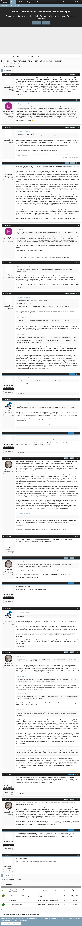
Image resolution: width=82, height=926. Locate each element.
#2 (78, 100)
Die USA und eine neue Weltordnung (19, 896)
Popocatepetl (8, 866)
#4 (78, 163)
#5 (78, 225)
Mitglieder (30, 2)
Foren (13, 2)
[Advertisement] (41, 41)
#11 (78, 458)
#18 (78, 799)
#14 (78, 583)
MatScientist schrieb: (22, 131)
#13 (78, 558)
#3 (78, 127)
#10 (78, 433)
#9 (78, 399)
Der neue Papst (13, 900)
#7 (78, 293)
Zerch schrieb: (20, 562)
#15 (78, 608)
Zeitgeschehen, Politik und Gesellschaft (48, 891)
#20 (78, 855)
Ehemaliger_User (8, 111)
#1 (78, 74)
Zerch (8, 548)
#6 (78, 262)
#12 (78, 536)
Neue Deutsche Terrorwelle (16, 904)
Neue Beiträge (6, 5)
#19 (78, 830)
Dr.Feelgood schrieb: (22, 104)
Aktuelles (20, 2)
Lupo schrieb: (20, 317)
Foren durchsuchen (16, 5)
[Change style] (72, 2)
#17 (78, 774)
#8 (78, 374)
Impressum (40, 2)
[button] (24, 2)
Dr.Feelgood (5, 63)
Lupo (8, 274)
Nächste (8, 70)
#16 (78, 652)
